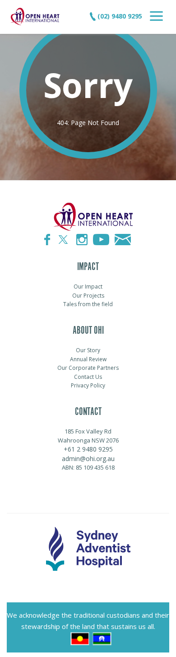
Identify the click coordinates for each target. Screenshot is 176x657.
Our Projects (88, 295)
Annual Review (88, 359)
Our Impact (88, 286)
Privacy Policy (88, 385)
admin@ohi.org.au (88, 458)
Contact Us (88, 377)
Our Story (88, 350)
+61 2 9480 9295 (88, 449)
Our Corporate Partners (88, 368)
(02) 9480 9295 (119, 16)
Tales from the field (88, 304)
